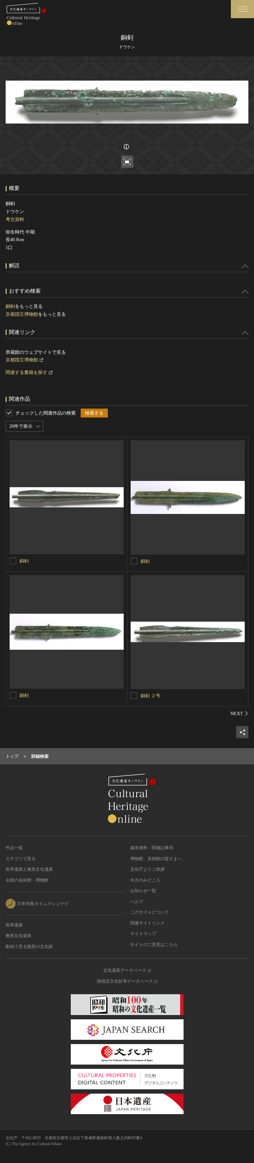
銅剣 (10, 306)
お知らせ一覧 (143, 890)
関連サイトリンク (147, 923)
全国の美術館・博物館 (27, 880)
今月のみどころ (145, 880)
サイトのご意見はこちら (154, 944)
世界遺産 (14, 925)
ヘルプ (136, 901)
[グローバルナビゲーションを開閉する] (242, 9)
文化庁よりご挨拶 (147, 869)
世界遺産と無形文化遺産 (29, 869)
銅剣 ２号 (150, 695)
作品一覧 (14, 847)
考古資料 (15, 219)
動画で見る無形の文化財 (29, 946)
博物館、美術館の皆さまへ (156, 858)
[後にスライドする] (239, 713)
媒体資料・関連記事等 (151, 847)
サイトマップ (143, 933)
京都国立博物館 (22, 314)
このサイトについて (149, 912)
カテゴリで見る (21, 858)
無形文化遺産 (18, 935)
